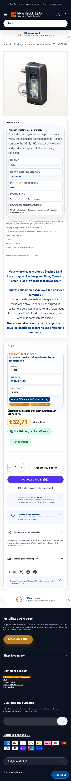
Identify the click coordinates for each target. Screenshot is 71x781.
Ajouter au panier (46, 467)
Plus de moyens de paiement (35, 488)
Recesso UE (60, 775)
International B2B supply (40, 404)
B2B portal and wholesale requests (17, 677)
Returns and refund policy (13, 684)
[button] (65, 14)
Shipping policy (9, 682)
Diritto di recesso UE (16, 735)
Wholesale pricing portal (19, 404)
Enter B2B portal (18, 639)
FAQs (5, 679)
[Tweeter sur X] (21, 572)
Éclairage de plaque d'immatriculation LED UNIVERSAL (41, 44)
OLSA (11, 346)
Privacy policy (8, 687)
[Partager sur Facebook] (28, 572)
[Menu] (5, 14)
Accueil (7, 44)
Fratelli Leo (16, 772)
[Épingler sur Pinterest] (35, 572)
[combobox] (35, 23)
